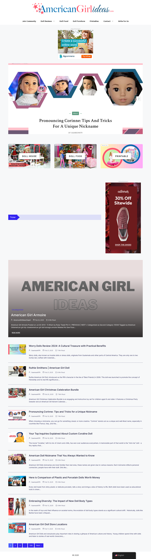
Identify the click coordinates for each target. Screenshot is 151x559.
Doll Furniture (79, 21)
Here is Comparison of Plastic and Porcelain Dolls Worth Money (64, 477)
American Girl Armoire (28, 315)
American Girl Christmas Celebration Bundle (54, 389)
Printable (121, 156)
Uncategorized (17, 310)
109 (30, 545)
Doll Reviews (46, 21)
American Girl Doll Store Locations (48, 524)
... (25, 545)
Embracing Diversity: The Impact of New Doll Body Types (60, 501)
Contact (107, 21)
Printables (94, 21)
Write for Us (123, 21)
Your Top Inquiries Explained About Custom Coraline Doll (75, 123)
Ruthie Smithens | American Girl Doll (49, 367)
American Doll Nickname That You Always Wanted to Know (62, 455)
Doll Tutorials (75, 113)
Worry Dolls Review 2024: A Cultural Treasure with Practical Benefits (67, 345)
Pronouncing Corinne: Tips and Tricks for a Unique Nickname (63, 411)
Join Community (29, 21)
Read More (16, 333)
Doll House (29, 156)
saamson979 (76, 133)
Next (38, 545)
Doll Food (64, 21)
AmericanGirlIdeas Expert (22, 320)
